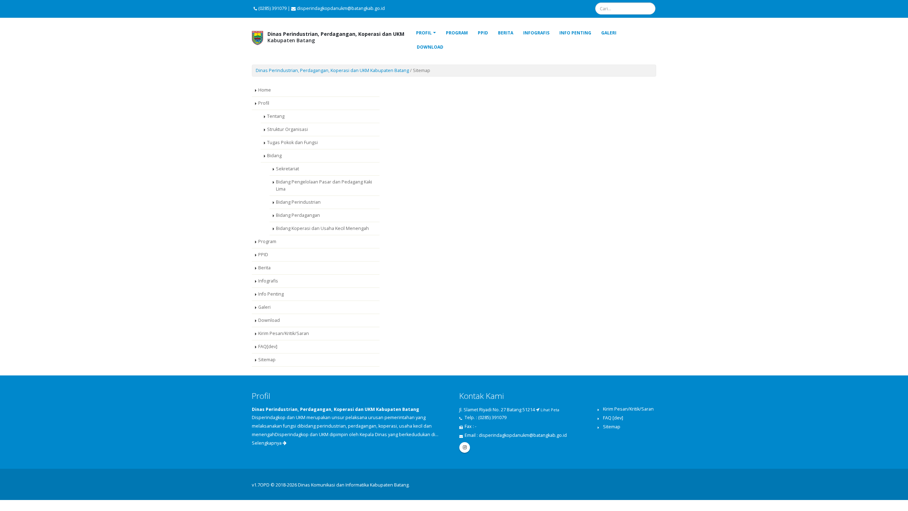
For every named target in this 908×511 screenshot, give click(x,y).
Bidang (274, 156)
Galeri (608, 33)
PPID (483, 33)
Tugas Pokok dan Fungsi (292, 142)
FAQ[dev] (267, 347)
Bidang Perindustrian (298, 202)
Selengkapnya (267, 443)
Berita (505, 33)
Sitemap (267, 360)
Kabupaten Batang (335, 37)
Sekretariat (287, 169)
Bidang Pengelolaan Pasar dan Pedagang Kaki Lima (324, 185)
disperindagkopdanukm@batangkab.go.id (523, 435)
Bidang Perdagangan (298, 215)
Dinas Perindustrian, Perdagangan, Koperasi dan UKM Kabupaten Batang (332, 70)
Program (457, 33)
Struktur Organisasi (287, 129)
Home (264, 90)
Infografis (536, 33)
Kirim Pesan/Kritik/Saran (283, 333)
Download (430, 47)
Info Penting (575, 33)
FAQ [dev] (613, 418)
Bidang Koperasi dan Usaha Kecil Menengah (322, 228)
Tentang (275, 116)
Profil (424, 33)
